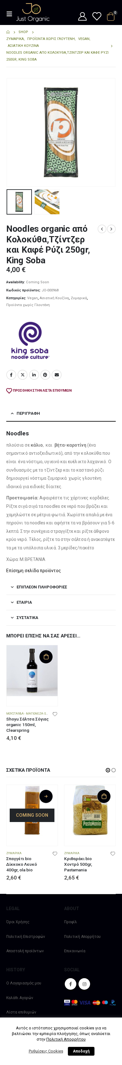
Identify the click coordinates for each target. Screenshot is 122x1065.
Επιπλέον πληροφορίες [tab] (42, 587)
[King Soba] (29, 340)
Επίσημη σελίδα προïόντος (33, 570)
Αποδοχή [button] (81, 1051)
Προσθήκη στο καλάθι (46, 657)
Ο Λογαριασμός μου (23, 983)
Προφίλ (70, 922)
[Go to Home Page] (8, 32)
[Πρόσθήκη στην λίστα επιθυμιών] (55, 713)
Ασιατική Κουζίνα (54, 298)
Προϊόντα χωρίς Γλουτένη (28, 305)
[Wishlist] (96, 17)
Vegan (32, 298)
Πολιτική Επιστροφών (25, 936)
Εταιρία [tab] (24, 602)
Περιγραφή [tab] (28, 413)
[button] (14, 132)
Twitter (23, 375)
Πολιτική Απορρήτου (82, 936)
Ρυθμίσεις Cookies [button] (46, 1051)
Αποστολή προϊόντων (25, 951)
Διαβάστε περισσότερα (46, 796)
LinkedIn (34, 375)
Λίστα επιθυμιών (21, 1012)
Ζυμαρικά (79, 298)
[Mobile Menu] (11, 14)
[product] (32, 670)
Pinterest (45, 375)
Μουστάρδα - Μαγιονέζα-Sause (30, 713)
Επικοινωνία (74, 951)
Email (57, 375)
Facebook (11, 375)
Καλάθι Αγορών (19, 998)
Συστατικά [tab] (27, 617)
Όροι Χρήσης (17, 922)
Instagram (84, 984)
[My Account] (82, 17)
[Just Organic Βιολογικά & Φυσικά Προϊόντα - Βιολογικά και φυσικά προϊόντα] (32, 12)
